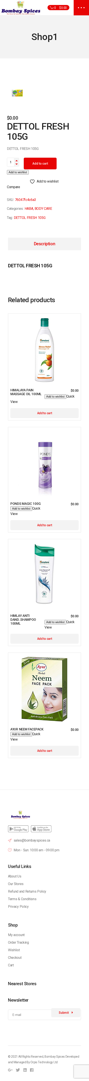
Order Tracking (18, 942)
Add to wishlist (18, 172)
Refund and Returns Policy (27, 891)
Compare (13, 187)
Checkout (14, 958)
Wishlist (14, 950)
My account (16, 935)
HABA (29, 209)
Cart (11, 965)
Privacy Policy (18, 907)
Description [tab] (44, 243)
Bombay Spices (54, 1056)
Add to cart (40, 163)
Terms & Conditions (22, 899)
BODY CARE (43, 209)
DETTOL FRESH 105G (30, 218)
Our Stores (16, 884)
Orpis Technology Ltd (44, 1062)
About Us (14, 876)
